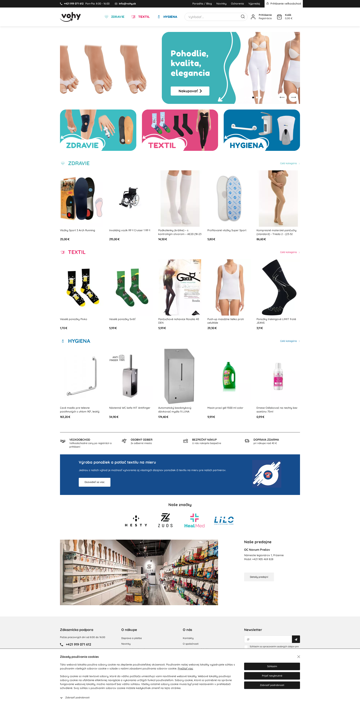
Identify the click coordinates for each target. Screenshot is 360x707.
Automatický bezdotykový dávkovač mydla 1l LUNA (125, 409)
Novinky (221, 3)
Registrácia (265, 18)
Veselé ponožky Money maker (275, 319)
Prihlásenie (265, 14)
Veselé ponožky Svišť (73, 319)
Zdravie (117, 17)
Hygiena (170, 17)
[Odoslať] (296, 639)
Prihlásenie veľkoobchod (285, 3)
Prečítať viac (185, 668)
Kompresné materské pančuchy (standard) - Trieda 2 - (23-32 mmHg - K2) (227, 234)
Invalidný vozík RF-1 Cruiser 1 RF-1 (80, 230)
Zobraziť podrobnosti (77, 697)
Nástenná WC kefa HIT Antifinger (80, 407)
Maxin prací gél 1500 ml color (176, 407)
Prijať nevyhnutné (272, 675)
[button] (246, 97)
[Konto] (253, 17)
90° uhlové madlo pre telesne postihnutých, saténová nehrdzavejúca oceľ (274, 234)
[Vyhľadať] (243, 16)
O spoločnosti (191, 643)
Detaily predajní (259, 576)
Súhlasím (272, 666)
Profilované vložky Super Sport (177, 230)
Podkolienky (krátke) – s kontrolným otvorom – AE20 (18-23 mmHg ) (130, 234)
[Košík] (279, 17)
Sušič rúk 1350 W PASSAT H (272, 407)
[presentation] (282, 97)
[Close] (299, 657)
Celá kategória (289, 163)
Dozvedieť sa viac (95, 481)
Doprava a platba (131, 638)
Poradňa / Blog (202, 3)
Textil (143, 17)
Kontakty (188, 638)
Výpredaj (254, 3)
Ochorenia (237, 3)
